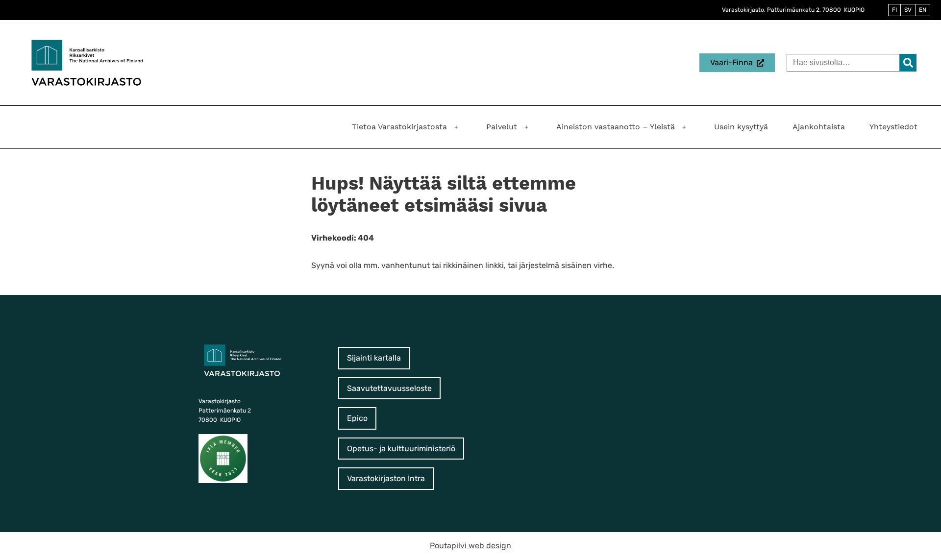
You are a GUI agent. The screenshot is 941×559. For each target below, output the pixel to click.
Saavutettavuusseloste (389, 388)
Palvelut (501, 126)
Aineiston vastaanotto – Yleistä (615, 126)
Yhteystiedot (893, 126)
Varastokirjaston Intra (386, 478)
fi (894, 9)
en (922, 9)
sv (908, 9)
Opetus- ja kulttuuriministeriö (401, 448)
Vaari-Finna (731, 62)
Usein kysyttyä (741, 126)
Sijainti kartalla (374, 358)
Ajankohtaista (818, 126)
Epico (357, 418)
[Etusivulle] (87, 62)
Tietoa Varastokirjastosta (399, 126)
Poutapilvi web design (470, 545)
